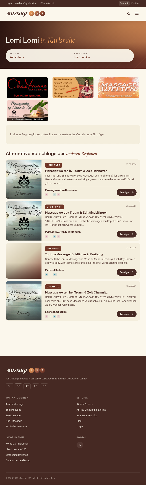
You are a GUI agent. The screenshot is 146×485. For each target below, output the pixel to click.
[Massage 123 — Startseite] (25, 14)
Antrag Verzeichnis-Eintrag (91, 409)
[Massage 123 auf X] (80, 445)
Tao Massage (13, 415)
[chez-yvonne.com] (27, 87)
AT (27, 386)
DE (18, 386)
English (135, 3)
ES (35, 386)
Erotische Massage (16, 426)
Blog (79, 421)
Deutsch (124, 3)
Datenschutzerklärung (18, 460)
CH (9, 386)
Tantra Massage (15, 404)
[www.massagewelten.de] (27, 110)
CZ (44, 386)
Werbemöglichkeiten (26, 3)
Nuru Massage (14, 421)
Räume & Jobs (48, 3)
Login (9, 3)
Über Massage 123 (16, 449)
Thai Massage (13, 409)
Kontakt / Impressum (17, 443)
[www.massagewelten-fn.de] (118, 87)
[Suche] (128, 13)
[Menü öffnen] (137, 13)
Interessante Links (87, 415)
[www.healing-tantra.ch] (73, 87)
